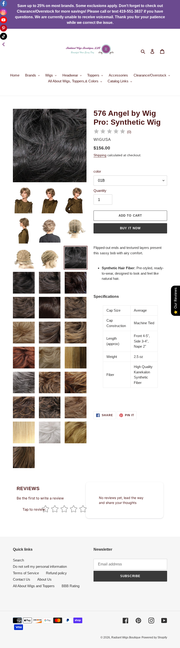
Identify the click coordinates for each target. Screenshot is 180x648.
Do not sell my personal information (40, 566)
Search (18, 560)
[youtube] (3, 19)
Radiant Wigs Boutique (126, 637)
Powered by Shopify (154, 637)
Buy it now (130, 228)
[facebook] (3, 3)
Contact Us (21, 579)
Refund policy (56, 573)
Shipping (100, 155)
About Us (44, 579)
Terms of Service (26, 573)
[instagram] (3, 11)
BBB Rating (70, 586)
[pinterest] (3, 28)
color (97, 171)
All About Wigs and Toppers (34, 586)
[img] (109, 132)
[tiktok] (3, 36)
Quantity (100, 191)
